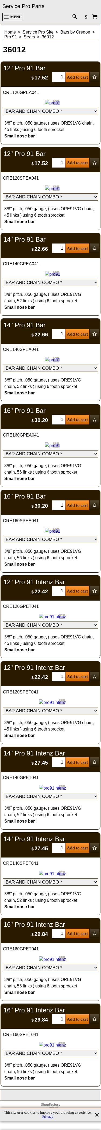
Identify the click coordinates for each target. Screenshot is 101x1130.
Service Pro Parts (23, 6)
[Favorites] (94, 77)
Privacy (47, 1116)
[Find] (76, 17)
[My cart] (95, 17)
